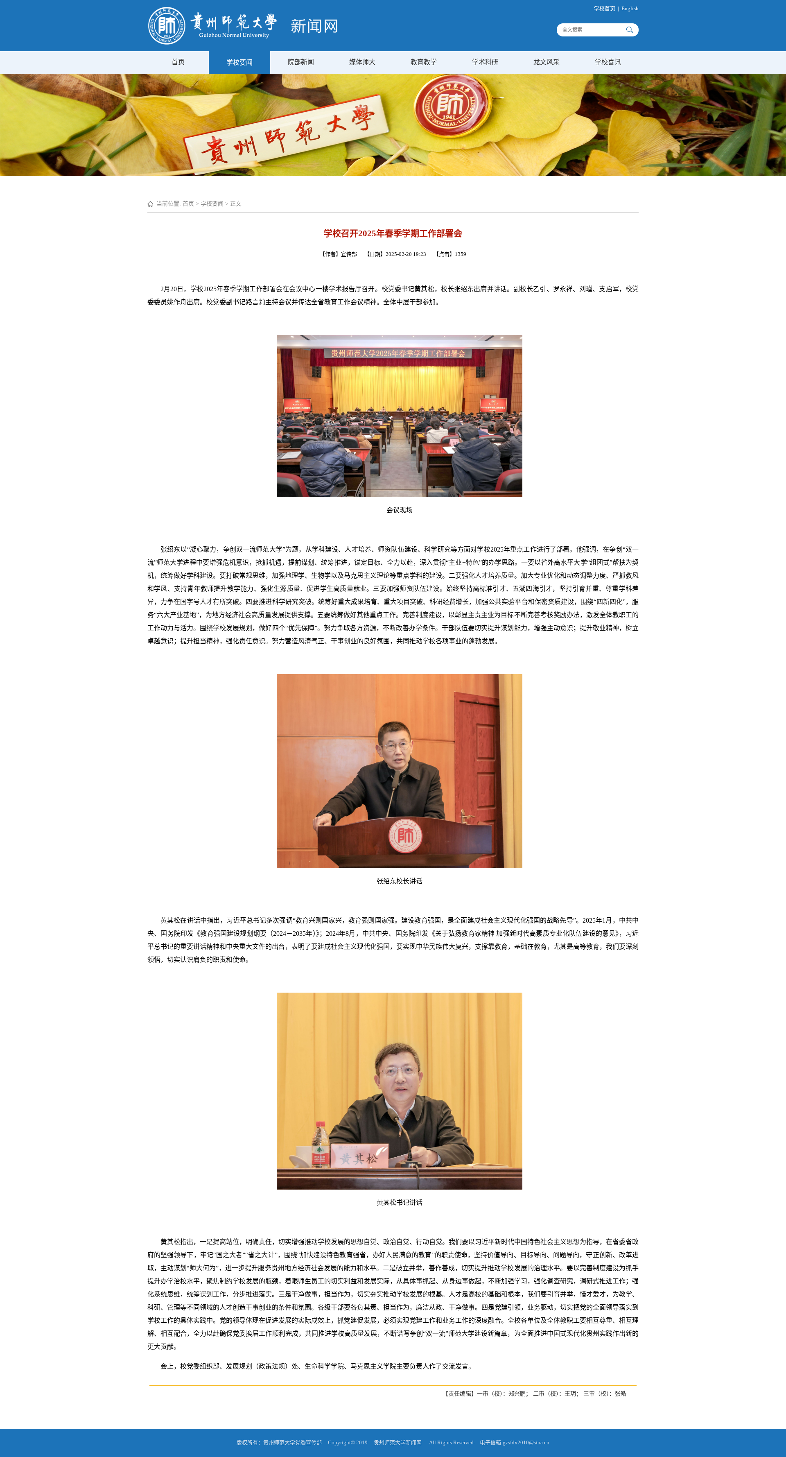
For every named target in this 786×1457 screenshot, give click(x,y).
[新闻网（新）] (242, 43)
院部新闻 (301, 62)
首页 (178, 62)
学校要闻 (239, 62)
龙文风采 (546, 62)
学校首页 (604, 8)
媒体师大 (362, 62)
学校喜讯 (608, 62)
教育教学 (424, 62)
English (630, 8)
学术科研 (485, 62)
